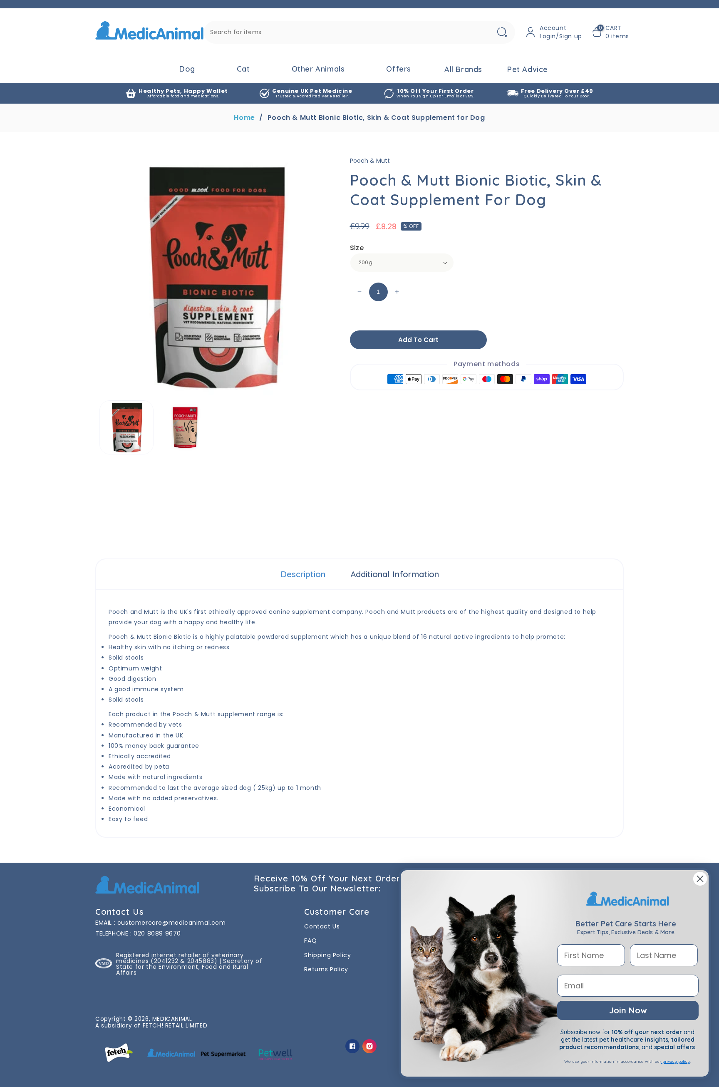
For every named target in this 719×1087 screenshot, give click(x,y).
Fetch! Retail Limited (175, 1026)
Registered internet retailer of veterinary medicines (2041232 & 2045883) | (179, 958)
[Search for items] (501, 32)
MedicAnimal (172, 1019)
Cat (243, 69)
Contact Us (322, 926)
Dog (187, 69)
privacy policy (675, 1061)
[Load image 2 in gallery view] (185, 427)
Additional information (394, 574)
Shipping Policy (327, 955)
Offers (398, 69)
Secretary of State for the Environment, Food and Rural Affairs (189, 967)
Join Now (628, 1010)
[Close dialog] (700, 878)
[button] (610, 32)
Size (357, 248)
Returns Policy (326, 969)
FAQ (310, 940)
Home (244, 118)
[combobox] (359, 32)
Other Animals (318, 69)
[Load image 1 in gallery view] (126, 427)
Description (302, 574)
